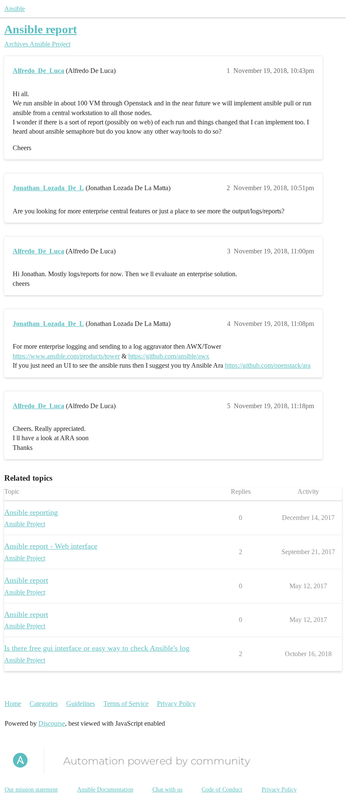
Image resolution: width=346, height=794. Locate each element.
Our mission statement (31, 789)
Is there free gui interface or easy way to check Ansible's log (96, 648)
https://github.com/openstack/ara (268, 365)
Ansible (14, 8)
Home (13, 703)
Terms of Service (126, 703)
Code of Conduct (222, 789)
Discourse (51, 723)
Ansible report (40, 29)
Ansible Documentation (105, 789)
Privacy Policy (176, 703)
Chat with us (167, 789)
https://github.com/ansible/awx (168, 356)
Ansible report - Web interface (50, 546)
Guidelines (80, 703)
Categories (44, 703)
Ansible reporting (31, 512)
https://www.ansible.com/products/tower (66, 356)
